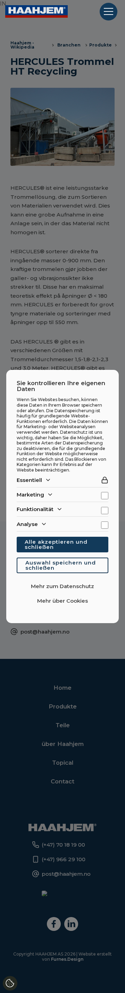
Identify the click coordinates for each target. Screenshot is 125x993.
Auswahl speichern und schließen (60, 565)
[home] (36, 11)
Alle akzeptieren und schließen (56, 544)
